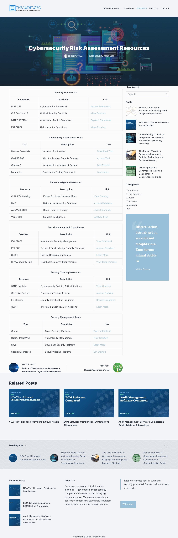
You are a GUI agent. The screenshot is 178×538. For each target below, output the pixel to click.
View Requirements (106, 262)
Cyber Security (96, 56)
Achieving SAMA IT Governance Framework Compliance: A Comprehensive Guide (155, 457)
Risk (128, 208)
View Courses (103, 286)
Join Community (102, 210)
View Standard (98, 127)
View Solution (100, 337)
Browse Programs (105, 300)
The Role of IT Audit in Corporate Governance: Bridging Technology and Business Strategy (114, 457)
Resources (142, 8)
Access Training (104, 293)
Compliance (132, 190)
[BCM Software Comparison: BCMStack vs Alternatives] (89, 403)
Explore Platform (102, 331)
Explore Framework (101, 120)
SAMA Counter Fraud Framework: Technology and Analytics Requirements (153, 110)
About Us (153, 8)
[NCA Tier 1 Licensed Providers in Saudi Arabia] (131, 125)
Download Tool (105, 151)
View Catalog (101, 196)
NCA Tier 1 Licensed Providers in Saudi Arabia (34, 421)
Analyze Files (101, 217)
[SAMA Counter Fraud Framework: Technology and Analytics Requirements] (131, 111)
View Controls (98, 113)
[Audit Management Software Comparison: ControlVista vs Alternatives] (143, 403)
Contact (165, 8)
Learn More (103, 172)
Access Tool (103, 158)
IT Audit (130, 197)
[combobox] (145, 94)
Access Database (103, 203)
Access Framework (101, 106)
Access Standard (105, 248)
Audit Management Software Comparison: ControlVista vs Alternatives (37, 519)
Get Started (103, 165)
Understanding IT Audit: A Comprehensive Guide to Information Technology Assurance (73, 457)
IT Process (129, 8)
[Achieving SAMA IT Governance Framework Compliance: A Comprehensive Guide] (131, 171)
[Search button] (166, 94)
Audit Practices (111, 8)
